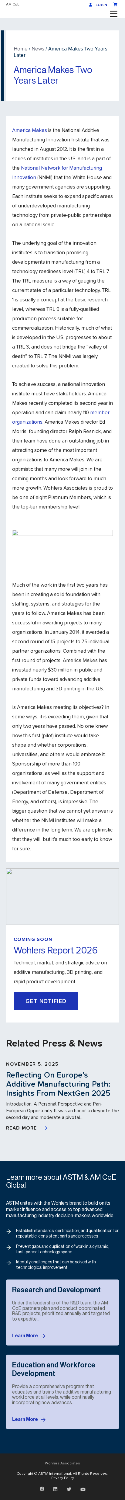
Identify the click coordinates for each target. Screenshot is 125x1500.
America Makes (29, 130)
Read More (21, 1127)
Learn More (25, 1335)
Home (21, 48)
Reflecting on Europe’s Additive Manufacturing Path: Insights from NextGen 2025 (58, 1084)
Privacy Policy (62, 1477)
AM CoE (12, 4)
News (38, 48)
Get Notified (45, 1001)
